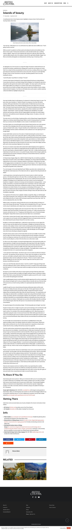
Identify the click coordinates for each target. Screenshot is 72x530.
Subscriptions (58, 3)
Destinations (5, 10)
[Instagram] (35, 497)
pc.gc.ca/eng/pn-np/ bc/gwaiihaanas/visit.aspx (21, 416)
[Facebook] (33, 497)
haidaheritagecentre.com (37, 432)
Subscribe (28, 507)
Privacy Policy (51, 505)
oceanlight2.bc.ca (26, 390)
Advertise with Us (6, 509)
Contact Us (5, 507)
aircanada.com (13, 409)
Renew (27, 509)
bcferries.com (12, 407)
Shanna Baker (16, 451)
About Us (50, 3)
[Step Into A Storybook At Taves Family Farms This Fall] (14, 471)
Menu (64, 3)
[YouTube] (38, 497)
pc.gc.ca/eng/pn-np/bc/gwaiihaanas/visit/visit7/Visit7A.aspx (20, 395)
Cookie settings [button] (63, 528)
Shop (45, 3)
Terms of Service (52, 507)
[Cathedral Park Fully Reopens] (35, 471)
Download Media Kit (6, 511)
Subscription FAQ (29, 511)
